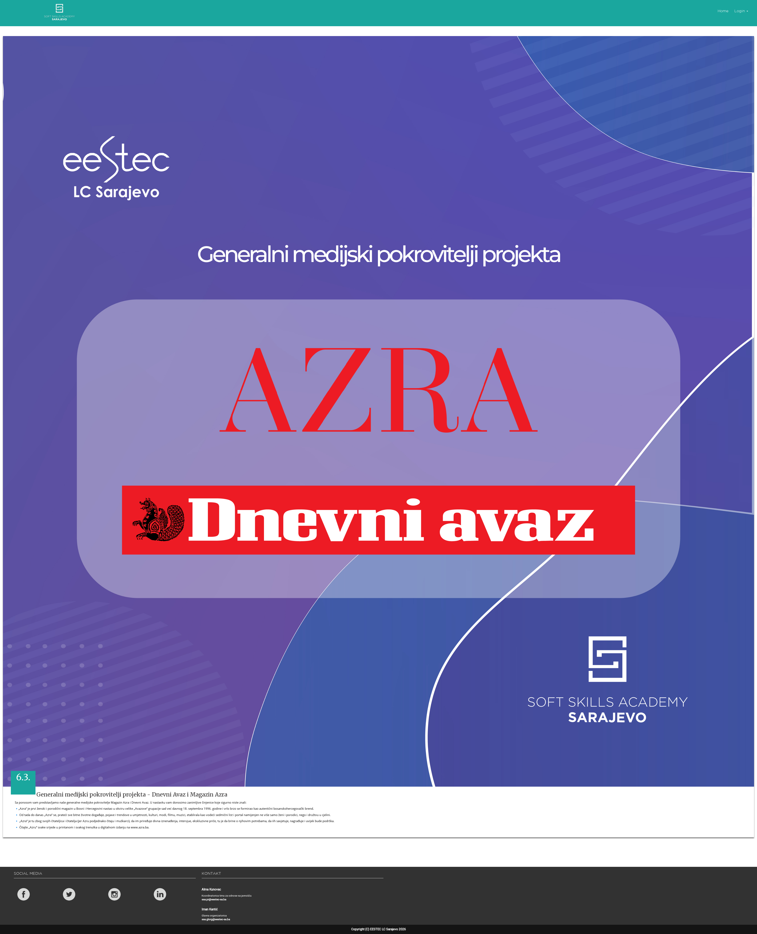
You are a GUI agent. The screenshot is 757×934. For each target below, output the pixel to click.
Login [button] (740, 11)
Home (723, 11)
